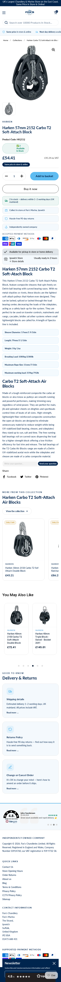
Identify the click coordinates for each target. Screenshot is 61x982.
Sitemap (6, 899)
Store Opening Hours (12, 871)
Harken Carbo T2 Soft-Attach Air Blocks (43, 40)
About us (6, 879)
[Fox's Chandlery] (30, 13)
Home (5, 40)
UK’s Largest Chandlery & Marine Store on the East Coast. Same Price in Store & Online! (30, 3)
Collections (17, 40)
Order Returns (9, 875)
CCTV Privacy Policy (12, 895)
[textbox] (20, 464)
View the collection (15, 511)
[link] (30, 817)
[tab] (17, 261)
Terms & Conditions (11, 887)
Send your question (47, 463)
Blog (4, 883)
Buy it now (30, 189)
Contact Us (7, 867)
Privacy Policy (8, 891)
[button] (6, 176)
